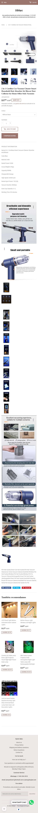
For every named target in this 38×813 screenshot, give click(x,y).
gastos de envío (20, 103)
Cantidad (4, 120)
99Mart (13, 806)
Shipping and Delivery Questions (19, 747)
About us (19, 742)
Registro (32, 794)
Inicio (2, 25)
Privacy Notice (19, 745)
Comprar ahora (10, 136)
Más (5, 2)
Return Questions (19, 750)
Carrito (34, 2)
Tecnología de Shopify (23, 806)
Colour (3, 111)
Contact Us (19, 752)
